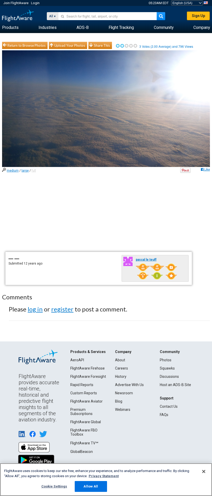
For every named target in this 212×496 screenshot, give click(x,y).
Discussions (169, 376)
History (120, 376)
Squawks (167, 368)
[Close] (203, 471)
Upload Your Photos (69, 45)
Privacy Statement (104, 476)
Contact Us (169, 406)
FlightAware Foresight (88, 376)
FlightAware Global (85, 422)
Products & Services (88, 352)
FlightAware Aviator (86, 401)
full (34, 170)
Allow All (91, 486)
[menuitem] (10, 27)
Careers (121, 368)
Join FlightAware (15, 3)
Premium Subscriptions (81, 411)
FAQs (164, 415)
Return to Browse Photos (26, 45)
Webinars (122, 409)
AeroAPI (77, 360)
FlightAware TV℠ (84, 443)
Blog (118, 401)
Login (35, 3)
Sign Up (198, 16)
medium (13, 170)
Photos (165, 360)
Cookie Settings (54, 486)
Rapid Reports (81, 385)
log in (35, 309)
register (62, 309)
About (120, 360)
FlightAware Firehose (87, 368)
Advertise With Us (129, 385)
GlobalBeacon (81, 452)
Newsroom (124, 393)
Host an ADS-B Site (175, 385)
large (25, 170)
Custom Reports (83, 393)
